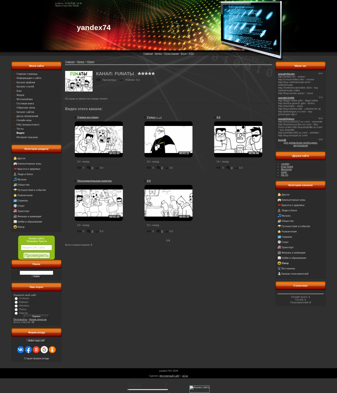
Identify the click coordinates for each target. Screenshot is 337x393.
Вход (184, 53)
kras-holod (287, 166)
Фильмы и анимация (29, 216)
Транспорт (23, 211)
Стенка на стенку (88, 117)
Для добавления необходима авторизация (300, 144)
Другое (21, 158)
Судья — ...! (154, 117)
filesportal (286, 169)
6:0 (149, 180)
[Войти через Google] (44, 349)
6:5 (218, 117)
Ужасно (23, 313)
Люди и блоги (25, 174)
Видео (158, 53)
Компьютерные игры (29, 163)
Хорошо (23, 302)
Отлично (24, 298)
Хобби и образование (29, 221)
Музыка (21, 179)
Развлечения (25, 195)
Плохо (22, 309)
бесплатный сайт (170, 375)
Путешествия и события (31, 190)
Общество (23, 184)
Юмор (21, 227)
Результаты (20, 319)
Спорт (21, 205)
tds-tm (284, 174)
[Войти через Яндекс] (36, 349)
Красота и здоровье (28, 168)
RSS (191, 53)
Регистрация (171, 53)
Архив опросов (38, 319)
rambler (285, 163)
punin (284, 172)
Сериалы (22, 200)
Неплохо (24, 305)
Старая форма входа (36, 358)
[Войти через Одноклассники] (52, 349)
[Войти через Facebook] (28, 349)
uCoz (185, 375)
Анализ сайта (36, 238)
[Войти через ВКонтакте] (20, 349)
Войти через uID (36, 341)
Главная (148, 53)
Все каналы (288, 268)
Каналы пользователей (295, 273)
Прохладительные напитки (94, 180)
